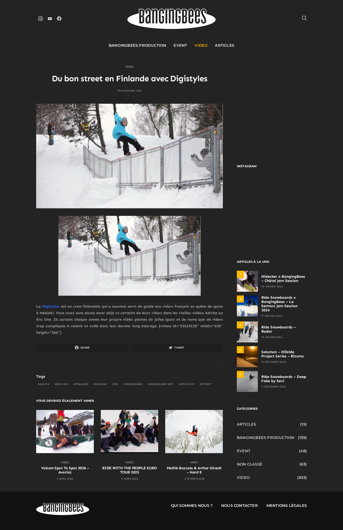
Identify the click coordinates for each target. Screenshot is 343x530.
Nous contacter (239, 505)
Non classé (249, 464)
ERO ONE (62, 384)
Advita (44, 384)
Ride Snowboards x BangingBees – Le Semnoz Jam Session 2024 (279, 303)
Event (180, 45)
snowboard (134, 384)
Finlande (81, 384)
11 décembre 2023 (273, 386)
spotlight (188, 384)
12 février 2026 (194, 478)
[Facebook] (59, 18)
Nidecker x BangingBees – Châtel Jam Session (283, 278)
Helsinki (101, 384)
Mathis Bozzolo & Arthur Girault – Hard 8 (194, 470)
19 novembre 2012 (129, 90)
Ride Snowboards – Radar (278, 329)
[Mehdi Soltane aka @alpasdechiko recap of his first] (290, 187)
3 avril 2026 (65, 478)
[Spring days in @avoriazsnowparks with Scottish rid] (254, 230)
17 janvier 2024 (271, 315)
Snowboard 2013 (161, 384)
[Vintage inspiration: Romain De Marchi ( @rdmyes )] (254, 187)
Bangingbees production (137, 45)
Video (201, 45)
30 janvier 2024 (272, 286)
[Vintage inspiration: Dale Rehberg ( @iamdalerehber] (290, 208)
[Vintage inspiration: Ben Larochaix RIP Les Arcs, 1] (290, 230)
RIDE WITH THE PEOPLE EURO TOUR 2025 (129, 470)
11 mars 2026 (129, 478)
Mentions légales (286, 505)
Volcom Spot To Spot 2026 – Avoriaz (65, 470)
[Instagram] (40, 18)
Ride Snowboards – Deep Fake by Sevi (283, 378)
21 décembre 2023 (273, 361)
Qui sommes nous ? (192, 505)
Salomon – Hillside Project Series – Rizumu (282, 354)
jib (116, 384)
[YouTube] (50, 18)
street (206, 384)
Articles (224, 45)
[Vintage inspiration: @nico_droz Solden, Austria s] (254, 208)
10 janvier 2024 (272, 337)
